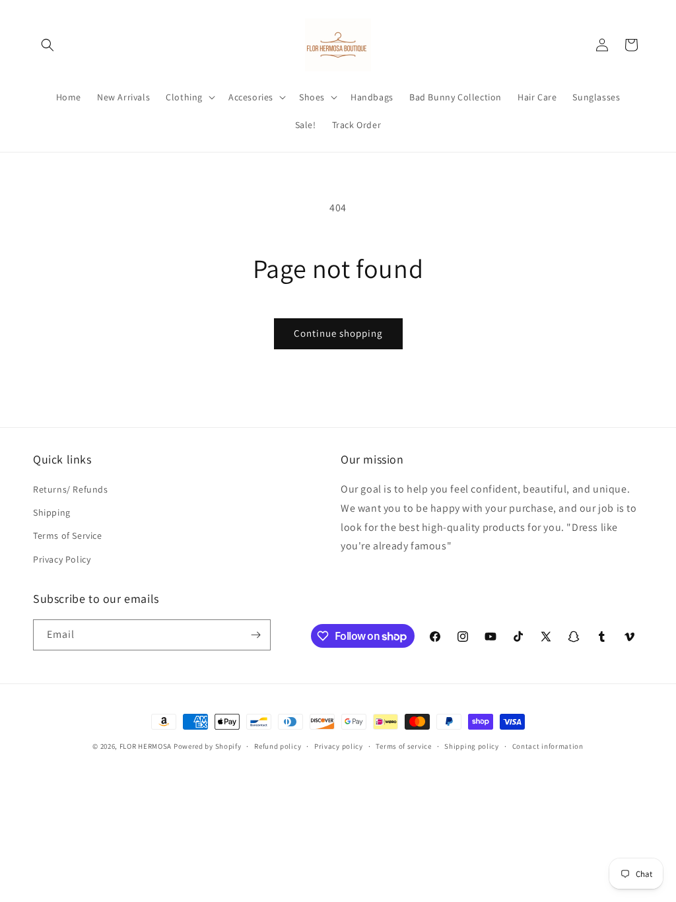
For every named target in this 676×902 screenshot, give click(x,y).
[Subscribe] (255, 634)
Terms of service (403, 746)
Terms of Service (67, 535)
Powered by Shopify (208, 746)
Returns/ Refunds (70, 489)
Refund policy (277, 746)
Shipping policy (471, 746)
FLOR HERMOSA (145, 746)
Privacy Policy (61, 559)
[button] (47, 44)
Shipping (52, 512)
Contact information (548, 746)
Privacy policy (338, 746)
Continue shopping (338, 333)
